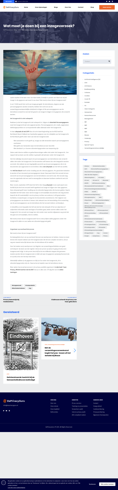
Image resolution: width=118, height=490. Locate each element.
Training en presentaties (80, 406)
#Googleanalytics (89, 197)
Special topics (89, 145)
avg (30, 288)
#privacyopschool (103, 210)
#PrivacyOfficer (89, 210)
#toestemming (103, 224)
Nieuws (86, 135)
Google (86, 236)
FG (85, 105)
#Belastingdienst (89, 177)
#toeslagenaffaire (89, 224)
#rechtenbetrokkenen (18, 288)
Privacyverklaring (99, 412)
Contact (80, 7)
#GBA (86, 191)
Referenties (54, 412)
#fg (108, 186)
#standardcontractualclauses (93, 219)
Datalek (87, 102)
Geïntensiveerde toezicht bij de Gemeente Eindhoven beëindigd (21, 378)
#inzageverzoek (16, 285)
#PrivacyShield (103, 213)
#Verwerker (102, 227)
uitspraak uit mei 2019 (22, 131)
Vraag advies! (97, 406)
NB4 (85, 128)
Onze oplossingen (41, 7)
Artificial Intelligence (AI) (92, 79)
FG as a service (76, 403)
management (88, 119)
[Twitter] (106, 1)
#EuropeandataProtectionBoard (93, 186)
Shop (92, 7)
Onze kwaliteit (54, 409)
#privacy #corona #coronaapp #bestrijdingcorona (93, 206)
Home (26, 7)
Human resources (90, 115)
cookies (87, 96)
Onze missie (54, 406)
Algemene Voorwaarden (100, 415)
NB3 (85, 125)
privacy (105, 236)
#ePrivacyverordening (98, 183)
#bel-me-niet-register (91, 174)
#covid (86, 180)
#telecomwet (88, 221)
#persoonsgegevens (98, 203)
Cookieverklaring (98, 409)
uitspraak (49, 185)
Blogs (56, 7)
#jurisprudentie (30, 285)
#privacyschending (89, 213)
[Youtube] (109, 1)
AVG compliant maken (79, 415)
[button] (107, 7)
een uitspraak (47, 167)
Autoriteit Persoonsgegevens (59, 122)
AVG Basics (88, 86)
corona (105, 233)
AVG (8, 374)
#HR (100, 197)
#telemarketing (101, 221)
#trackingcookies (89, 227)
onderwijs (87, 138)
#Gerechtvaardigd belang (92, 194)
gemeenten (88, 112)
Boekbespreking (89, 89)
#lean (86, 203)
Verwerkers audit (77, 409)
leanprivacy (96, 236)
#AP (85, 169)
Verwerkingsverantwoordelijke (56, 344)
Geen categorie (89, 109)
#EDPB (86, 183)
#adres (86, 166)
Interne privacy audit (78, 412)
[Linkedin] (112, 1)
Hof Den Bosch (17, 170)
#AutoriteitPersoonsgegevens (99, 169)
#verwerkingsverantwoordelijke (93, 230)
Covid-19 (87, 99)
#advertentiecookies (99, 166)
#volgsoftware (88, 233)
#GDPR (94, 191)
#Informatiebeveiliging (102, 200)
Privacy (86, 141)
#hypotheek (88, 200)
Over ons (68, 7)
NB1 (85, 122)
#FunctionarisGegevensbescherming (94, 189)
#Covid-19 (96, 180)
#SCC (86, 216)
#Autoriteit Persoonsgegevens (93, 172)
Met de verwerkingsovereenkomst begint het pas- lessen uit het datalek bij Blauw (58, 352)
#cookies (101, 177)
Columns (87, 92)
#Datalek (105, 180)
